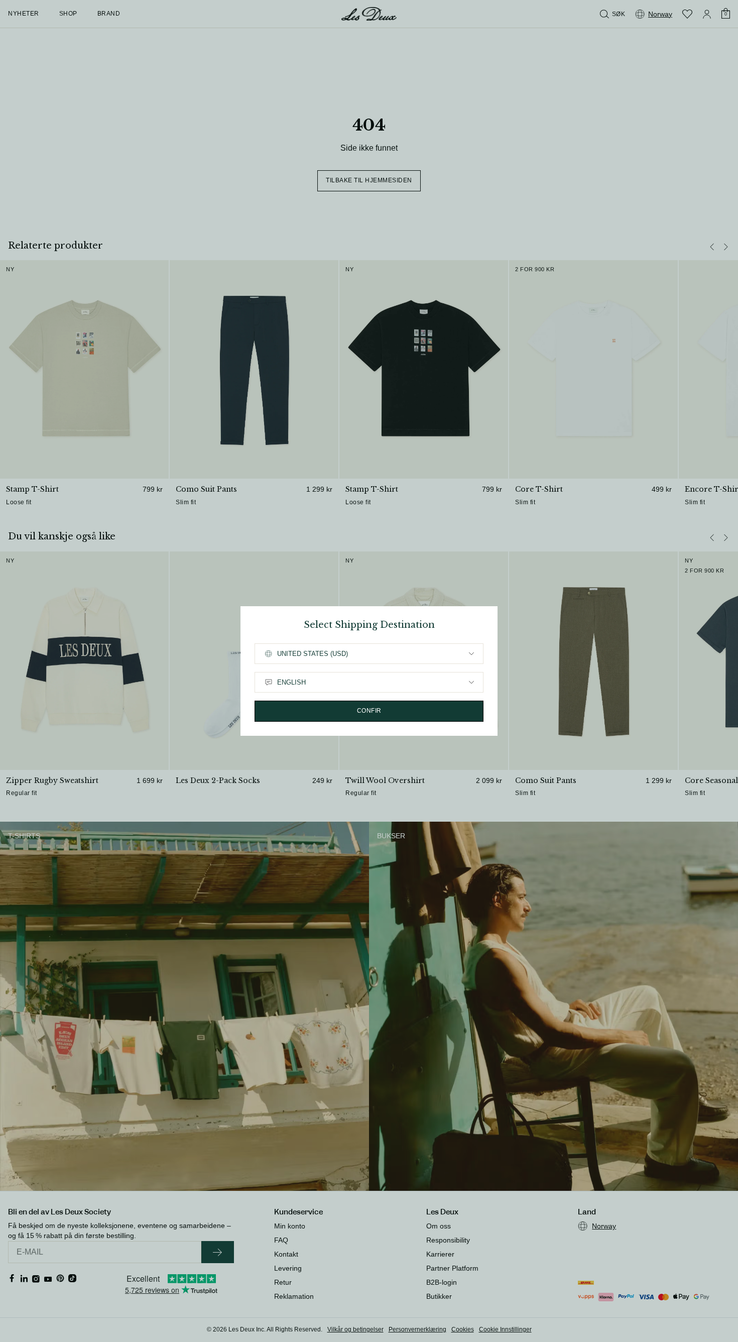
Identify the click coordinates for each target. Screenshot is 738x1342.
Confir (369, 710)
